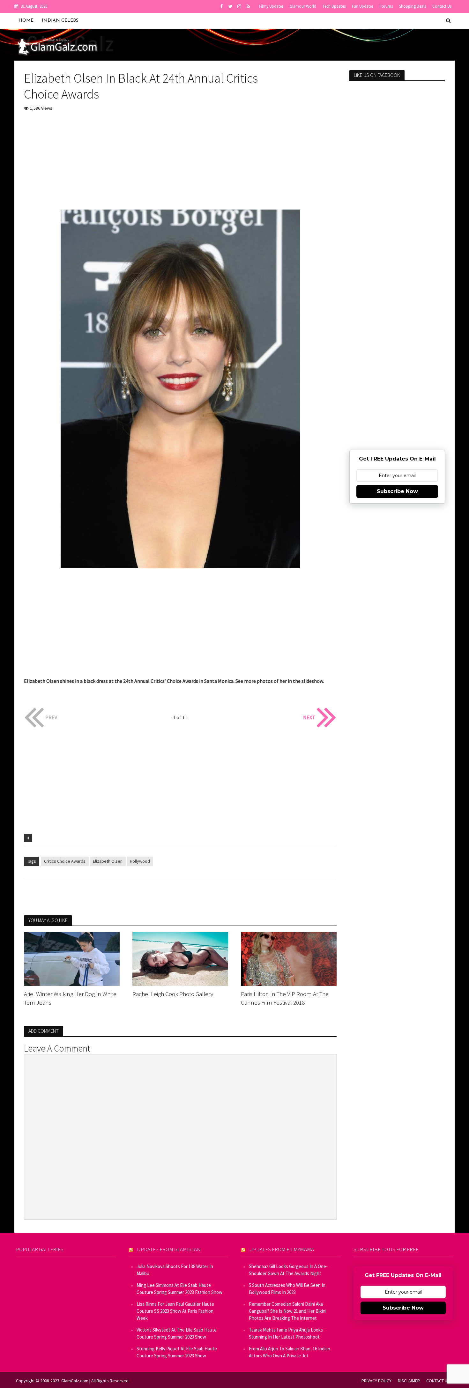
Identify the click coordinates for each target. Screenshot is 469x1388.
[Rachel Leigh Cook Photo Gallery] (180, 958)
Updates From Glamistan (169, 1249)
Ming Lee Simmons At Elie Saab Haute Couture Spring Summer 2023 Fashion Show (179, 1288)
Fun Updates (362, 6)
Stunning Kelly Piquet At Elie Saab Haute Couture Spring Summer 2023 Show (177, 1352)
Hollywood (140, 861)
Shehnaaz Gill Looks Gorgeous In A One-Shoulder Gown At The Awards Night (288, 1269)
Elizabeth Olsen (108, 861)
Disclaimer (409, 1381)
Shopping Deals (412, 6)
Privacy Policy (376, 1381)
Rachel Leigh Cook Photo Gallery (172, 994)
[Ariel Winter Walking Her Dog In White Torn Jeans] (72, 958)
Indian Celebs (60, 20)
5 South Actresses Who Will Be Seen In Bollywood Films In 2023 (287, 1288)
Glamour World (303, 6)
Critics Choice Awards (65, 861)
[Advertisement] (180, 165)
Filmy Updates (271, 6)
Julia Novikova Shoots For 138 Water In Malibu (175, 1269)
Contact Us (441, 6)
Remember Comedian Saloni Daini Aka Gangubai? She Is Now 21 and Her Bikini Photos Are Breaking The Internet (287, 1311)
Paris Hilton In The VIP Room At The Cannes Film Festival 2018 (285, 998)
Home (26, 20)
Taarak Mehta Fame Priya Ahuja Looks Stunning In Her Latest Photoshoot (286, 1333)
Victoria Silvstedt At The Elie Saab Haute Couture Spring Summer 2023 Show (177, 1333)
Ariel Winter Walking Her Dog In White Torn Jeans (70, 998)
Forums (386, 6)
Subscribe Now (397, 491)
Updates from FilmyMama (281, 1249)
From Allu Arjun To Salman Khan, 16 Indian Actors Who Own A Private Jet (289, 1352)
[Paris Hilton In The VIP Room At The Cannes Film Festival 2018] (289, 958)
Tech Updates (334, 6)
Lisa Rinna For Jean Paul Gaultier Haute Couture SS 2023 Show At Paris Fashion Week (175, 1311)
